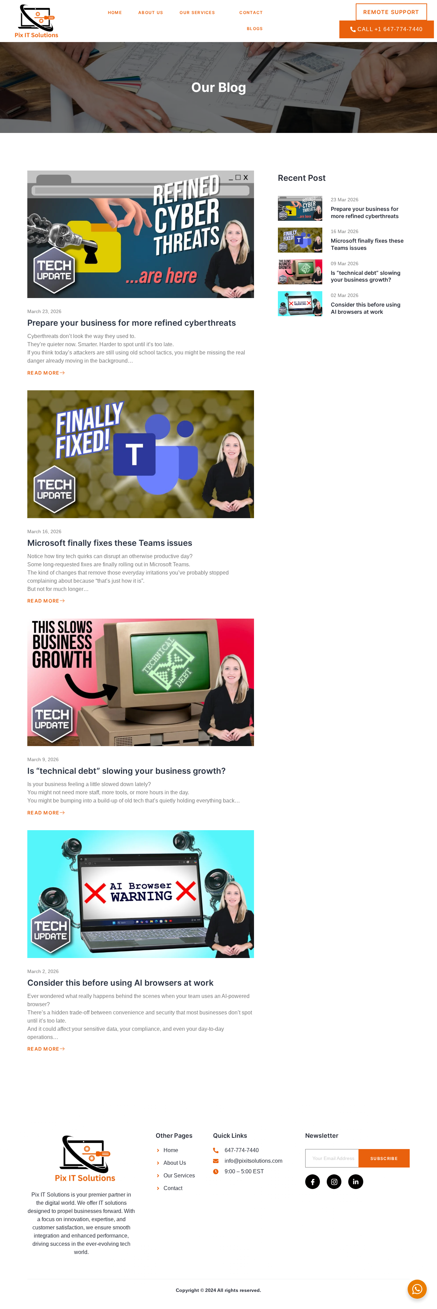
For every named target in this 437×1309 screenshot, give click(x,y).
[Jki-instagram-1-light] (334, 1181)
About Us (150, 12)
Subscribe (384, 1158)
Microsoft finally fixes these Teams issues (109, 543)
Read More (43, 372)
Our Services (197, 12)
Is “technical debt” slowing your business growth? (126, 771)
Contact (251, 12)
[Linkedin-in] (355, 1181)
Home (115, 12)
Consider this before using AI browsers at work (120, 983)
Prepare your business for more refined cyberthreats (131, 323)
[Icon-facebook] (312, 1181)
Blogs (255, 28)
